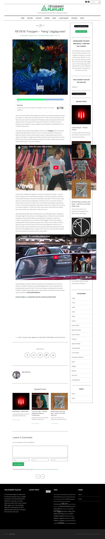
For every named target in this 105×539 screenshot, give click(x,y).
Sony (65, 523)
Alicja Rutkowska (64, 506)
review (56, 337)
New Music (66, 518)
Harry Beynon (61, 514)
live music (65, 516)
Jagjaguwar (34, 337)
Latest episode (76, 348)
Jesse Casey (67, 513)
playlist (62, 520)
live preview (71, 516)
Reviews (47, 18)
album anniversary (71, 504)
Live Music (74, 18)
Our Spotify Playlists (81, 31)
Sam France (62, 337)
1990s (73, 312)
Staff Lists (74, 375)
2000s (73, 316)
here (26, 297)
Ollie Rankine (25, 35)
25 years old (64, 497)
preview (69, 520)
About (82, 18)
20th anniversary (58, 497)
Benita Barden (72, 506)
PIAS (59, 520)
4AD (54, 494)
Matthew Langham (59, 518)
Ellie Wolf (64, 511)
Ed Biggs (58, 511)
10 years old (58, 494)
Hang (29, 337)
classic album (58, 509)
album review (56, 506)
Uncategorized (76, 380)
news (70, 518)
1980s (73, 307)
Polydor (65, 520)
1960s (73, 298)
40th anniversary (70, 499)
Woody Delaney (73, 523)
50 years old (56, 501)
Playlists (39, 18)
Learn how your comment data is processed (46, 469)
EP (67, 511)
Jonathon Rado (42, 337)
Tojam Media (12, 534)
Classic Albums (63, 18)
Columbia (64, 509)
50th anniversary (63, 501)
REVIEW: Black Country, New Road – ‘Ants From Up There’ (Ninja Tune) (58, 413)
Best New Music (76, 330)
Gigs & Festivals (76, 343)
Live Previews (75, 353)
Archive (74, 321)
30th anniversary (57, 499)
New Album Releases (44, 35)
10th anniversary (65, 494)
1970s (73, 303)
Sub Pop (67, 523)
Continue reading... (16, 419)
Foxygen (24, 337)
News (54, 18)
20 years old (72, 494)
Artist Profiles (75, 325)
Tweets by (74, 87)
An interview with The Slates (81, 276)
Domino (72, 509)
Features (30, 18)
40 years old (63, 499)
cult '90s (68, 509)
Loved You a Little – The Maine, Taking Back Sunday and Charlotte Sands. (39, 413)
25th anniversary (71, 497)
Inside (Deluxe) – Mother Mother (20, 411)
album (20, 337)
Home (22, 18)
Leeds (61, 516)
